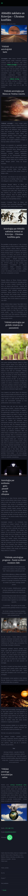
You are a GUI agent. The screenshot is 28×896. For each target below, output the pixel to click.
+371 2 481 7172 (9, 828)
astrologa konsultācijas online (18, 784)
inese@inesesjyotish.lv (10, 832)
